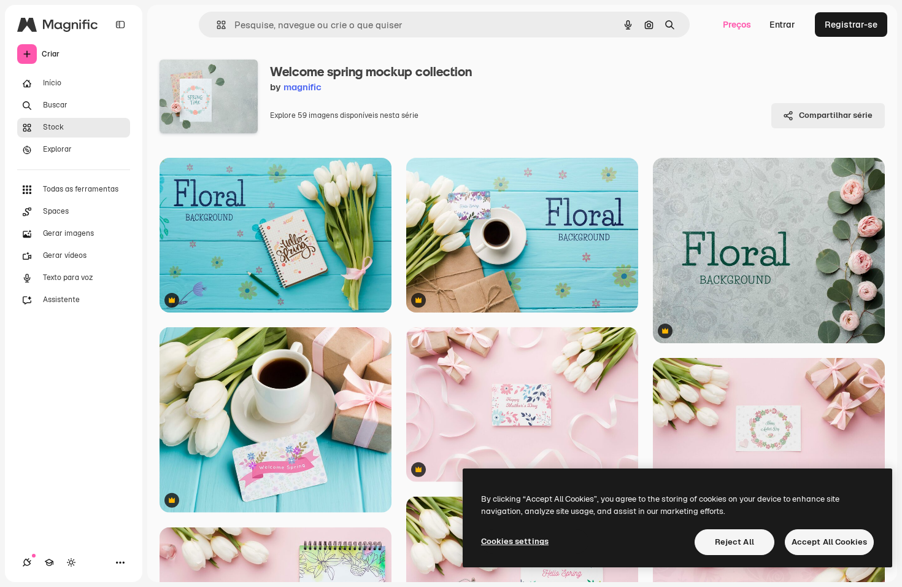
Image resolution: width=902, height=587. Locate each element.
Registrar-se (851, 24)
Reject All (734, 542)
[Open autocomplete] (216, 24)
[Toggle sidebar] (120, 24)
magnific (302, 87)
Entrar (782, 24)
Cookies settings (515, 541)
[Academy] (49, 562)
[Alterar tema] (71, 562)
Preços (737, 24)
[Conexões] (27, 562)
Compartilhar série (836, 115)
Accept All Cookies (829, 542)
